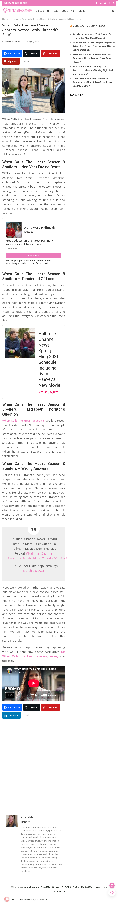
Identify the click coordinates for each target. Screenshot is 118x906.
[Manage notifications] (6, 899)
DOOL (65, 11)
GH (49, 11)
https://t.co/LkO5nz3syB (50, 558)
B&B (56, 11)
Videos (40, 11)
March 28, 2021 (33, 570)
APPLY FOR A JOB (70, 887)
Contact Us (86, 887)
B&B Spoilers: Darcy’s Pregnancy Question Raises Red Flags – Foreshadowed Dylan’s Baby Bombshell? (94, 46)
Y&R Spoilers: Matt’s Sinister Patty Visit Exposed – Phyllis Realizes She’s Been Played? (92, 58)
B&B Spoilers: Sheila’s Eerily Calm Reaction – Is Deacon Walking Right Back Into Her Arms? (93, 70)
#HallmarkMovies (20, 558)
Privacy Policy (101, 887)
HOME (13, 887)
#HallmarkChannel (39, 553)
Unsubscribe (59, 891)
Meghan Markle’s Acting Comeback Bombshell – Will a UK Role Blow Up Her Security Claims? (92, 82)
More (82, 11)
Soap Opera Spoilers (28, 887)
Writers (55, 887)
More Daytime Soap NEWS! (88, 26)
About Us (45, 887)
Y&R (73, 11)
